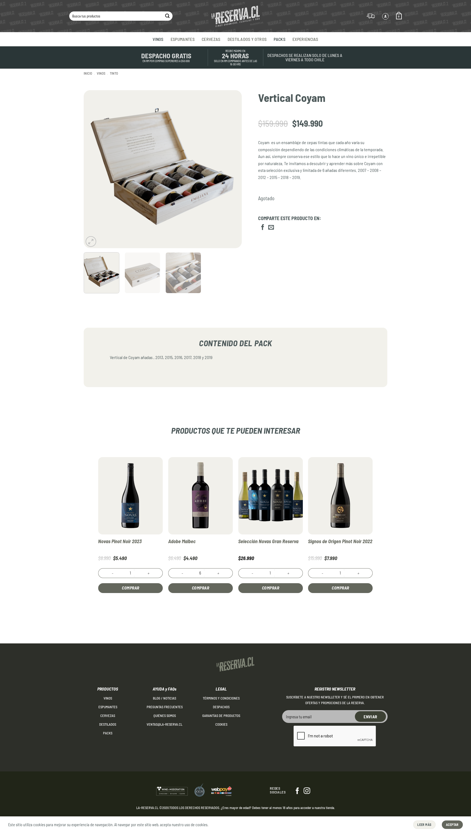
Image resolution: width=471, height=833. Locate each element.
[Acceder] (385, 16)
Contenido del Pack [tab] (235, 343)
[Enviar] (167, 16)
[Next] (232, 169)
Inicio (88, 73)
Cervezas (211, 39)
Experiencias (305, 39)
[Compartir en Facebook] (262, 227)
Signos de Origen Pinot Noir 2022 (340, 541)
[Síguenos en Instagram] (307, 791)
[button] (399, 16)
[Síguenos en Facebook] (297, 791)
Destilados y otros (247, 39)
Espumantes (183, 39)
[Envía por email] (271, 227)
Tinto (114, 73)
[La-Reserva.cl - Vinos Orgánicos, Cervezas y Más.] (235, 16)
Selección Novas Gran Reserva (268, 541)
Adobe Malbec (182, 541)
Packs (279, 39)
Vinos (158, 39)
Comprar (130, 587)
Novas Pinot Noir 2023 (120, 541)
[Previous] (94, 169)
